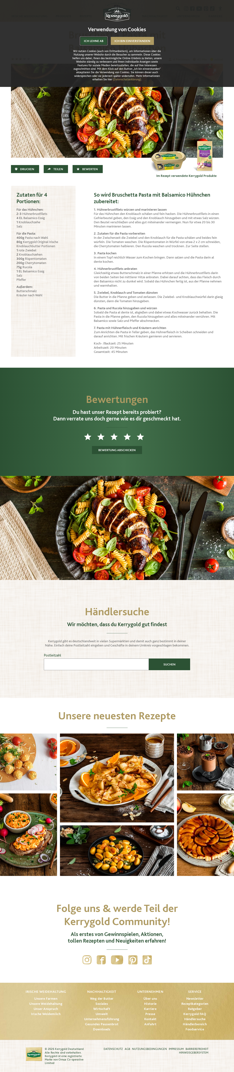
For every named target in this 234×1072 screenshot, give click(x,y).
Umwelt (102, 1014)
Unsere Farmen (45, 998)
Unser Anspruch (46, 1009)
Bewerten (90, 169)
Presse (150, 1014)
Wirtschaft (101, 1009)
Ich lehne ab (93, 41)
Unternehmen (150, 991)
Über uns (150, 998)
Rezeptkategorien (194, 1004)
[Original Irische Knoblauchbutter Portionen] (204, 154)
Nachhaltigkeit (101, 991)
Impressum (176, 1049)
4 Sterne (130, 436)
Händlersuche (195, 1019)
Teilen (58, 169)
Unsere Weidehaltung (45, 1004)
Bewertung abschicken (117, 450)
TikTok (147, 959)
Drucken (27, 169)
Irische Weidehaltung (46, 991)
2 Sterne (103, 436)
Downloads (101, 1029)
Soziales (101, 1004)
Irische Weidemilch (46, 1014)
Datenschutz (113, 1049)
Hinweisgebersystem (193, 1052)
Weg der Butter (102, 998)
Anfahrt (150, 1024)
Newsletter (195, 998)
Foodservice (195, 1029)
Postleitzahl (52, 655)
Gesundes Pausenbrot (101, 1024)
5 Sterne (143, 436)
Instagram (87, 959)
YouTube (117, 959)
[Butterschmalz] (168, 154)
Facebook (101, 959)
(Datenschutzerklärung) (127, 79)
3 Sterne (117, 436)
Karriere (150, 1009)
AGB (127, 1049)
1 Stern (90, 436)
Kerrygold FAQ (194, 1014)
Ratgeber (195, 1009)
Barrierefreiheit (197, 1049)
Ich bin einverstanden (132, 41)
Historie (150, 1004)
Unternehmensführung (101, 1019)
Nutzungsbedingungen (149, 1049)
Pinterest (132, 959)
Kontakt (150, 1019)
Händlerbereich (195, 1024)
